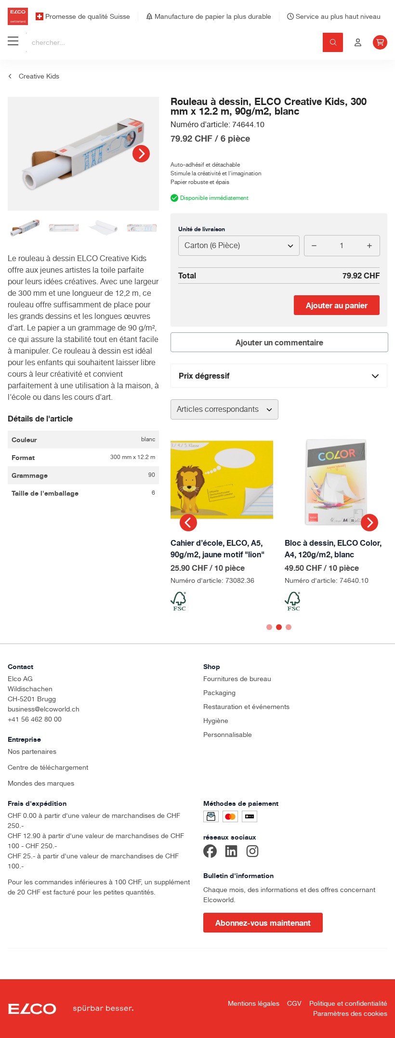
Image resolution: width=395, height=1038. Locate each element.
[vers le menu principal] (13, 42)
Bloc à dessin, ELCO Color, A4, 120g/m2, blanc (333, 548)
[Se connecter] (358, 42)
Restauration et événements (246, 706)
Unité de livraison (201, 229)
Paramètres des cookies (350, 1013)
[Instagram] (252, 852)
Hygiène (215, 720)
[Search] (333, 42)
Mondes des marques (41, 783)
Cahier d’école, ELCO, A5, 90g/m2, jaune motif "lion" (217, 548)
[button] (141, 153)
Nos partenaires (32, 751)
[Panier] (380, 42)
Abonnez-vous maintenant (263, 923)
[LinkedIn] (231, 852)
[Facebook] (210, 852)
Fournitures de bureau (237, 679)
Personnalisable (227, 734)
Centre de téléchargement (48, 767)
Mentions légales (253, 1003)
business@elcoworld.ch (43, 709)
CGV (294, 1003)
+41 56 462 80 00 (35, 719)
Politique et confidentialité (348, 1003)
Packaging (219, 692)
